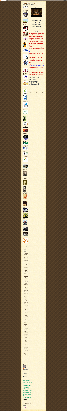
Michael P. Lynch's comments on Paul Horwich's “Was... (25, 341)
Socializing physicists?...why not (26, 268)
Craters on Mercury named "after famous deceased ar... (26, 262)
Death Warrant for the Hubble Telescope (26, 267)
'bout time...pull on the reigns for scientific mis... (26, 350)
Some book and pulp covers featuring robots (26, 254)
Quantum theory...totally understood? (26, 300)
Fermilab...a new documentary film (25, 358)
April (24, 251)
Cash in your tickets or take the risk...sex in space (26, 295)
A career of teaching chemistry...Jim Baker (26, 355)
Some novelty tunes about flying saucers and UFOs (26, 264)
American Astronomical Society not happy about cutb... (26, 261)
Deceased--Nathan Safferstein (25, 329)
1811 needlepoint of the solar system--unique (26, 285)
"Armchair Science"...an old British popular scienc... (26, 253)
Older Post (43, 92)
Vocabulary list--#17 (25, 351)
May (24, 250)
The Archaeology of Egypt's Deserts (27, 403)
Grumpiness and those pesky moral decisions (26, 317)
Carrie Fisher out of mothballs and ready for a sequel (26, 325)
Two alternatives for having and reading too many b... (26, 297)
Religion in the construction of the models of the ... (26, 259)
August (24, 248)
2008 (24, 363)
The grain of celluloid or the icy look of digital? (26, 287)
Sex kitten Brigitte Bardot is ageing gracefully (26, 301)
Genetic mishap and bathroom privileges (26, 333)
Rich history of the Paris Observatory (26, 293)
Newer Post (30, 92)
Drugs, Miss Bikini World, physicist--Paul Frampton (26, 326)
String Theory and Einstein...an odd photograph (25, 304)
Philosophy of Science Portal (29, 3)
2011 (24, 361)
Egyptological (25, 402)
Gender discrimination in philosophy (26, 257)
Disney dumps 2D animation (25, 338)
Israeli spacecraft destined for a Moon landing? (26, 321)
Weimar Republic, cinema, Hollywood (26, 347)
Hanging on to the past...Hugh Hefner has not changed (26, 281)
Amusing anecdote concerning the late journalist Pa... (26, 328)
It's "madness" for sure (26, 272)
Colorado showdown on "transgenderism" (26, 291)
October (24, 247)
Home (36, 92)
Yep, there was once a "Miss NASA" (25, 315)
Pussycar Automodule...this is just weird (26, 307)
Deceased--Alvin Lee (25, 335)
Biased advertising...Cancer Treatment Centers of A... (26, 346)
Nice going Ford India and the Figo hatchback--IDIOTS (26, 283)
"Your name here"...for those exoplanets (26, 334)
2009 (24, 362)
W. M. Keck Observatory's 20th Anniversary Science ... (26, 313)
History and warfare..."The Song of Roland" (26, 288)
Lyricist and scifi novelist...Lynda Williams (25, 309)
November (25, 246)
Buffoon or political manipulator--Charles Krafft (26, 271)
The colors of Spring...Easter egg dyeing (26, 256)
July (24, 249)
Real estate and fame (25, 322)
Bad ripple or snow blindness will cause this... (26, 278)
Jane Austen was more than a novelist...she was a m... (26, 316)
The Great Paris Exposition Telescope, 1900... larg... (26, 274)
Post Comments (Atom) (34, 93)
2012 (24, 360)
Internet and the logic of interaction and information (26, 277)
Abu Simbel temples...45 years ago (26, 340)
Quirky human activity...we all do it (26, 299)
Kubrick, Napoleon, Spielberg (25, 348)
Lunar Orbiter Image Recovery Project (25, 344)
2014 (24, 244)
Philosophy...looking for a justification (26, 331)
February (25, 359)
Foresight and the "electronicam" (25, 323)
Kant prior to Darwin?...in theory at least (26, 284)
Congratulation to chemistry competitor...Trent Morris (25, 354)
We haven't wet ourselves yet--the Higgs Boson (26, 332)
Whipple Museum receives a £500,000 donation (26, 311)
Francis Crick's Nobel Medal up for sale (25, 270)
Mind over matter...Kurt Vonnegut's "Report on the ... (26, 266)
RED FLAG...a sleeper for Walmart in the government (26, 337)
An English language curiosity (25, 319)
